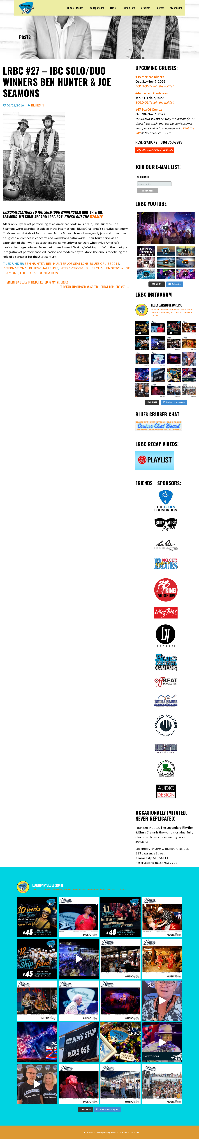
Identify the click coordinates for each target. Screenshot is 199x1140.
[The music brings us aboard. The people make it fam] (158, 343)
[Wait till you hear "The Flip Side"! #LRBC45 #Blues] (142, 328)
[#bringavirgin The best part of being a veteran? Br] (189, 359)
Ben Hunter (35, 263)
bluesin (37, 105)
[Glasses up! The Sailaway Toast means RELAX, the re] (174, 390)
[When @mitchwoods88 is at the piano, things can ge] (142, 359)
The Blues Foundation (38, 273)
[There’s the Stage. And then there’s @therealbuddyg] (189, 328)
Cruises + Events (74, 8)
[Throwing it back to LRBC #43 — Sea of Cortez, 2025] (189, 375)
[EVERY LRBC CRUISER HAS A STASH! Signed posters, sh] (174, 375)
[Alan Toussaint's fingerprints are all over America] (158, 359)
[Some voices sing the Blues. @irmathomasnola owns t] (158, 328)
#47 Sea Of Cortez (148, 109)
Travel (113, 8)
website (95, 216)
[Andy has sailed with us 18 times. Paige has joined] (142, 390)
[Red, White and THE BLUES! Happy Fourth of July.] (142, 375)
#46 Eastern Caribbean (151, 93)
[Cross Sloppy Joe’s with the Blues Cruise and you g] (174, 343)
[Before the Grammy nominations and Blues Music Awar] (158, 390)
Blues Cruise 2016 (104, 263)
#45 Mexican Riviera (149, 77)
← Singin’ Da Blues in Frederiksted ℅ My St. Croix (35, 282)
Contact (160, 8)
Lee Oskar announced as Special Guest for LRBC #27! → (94, 286)
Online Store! (129, 8)
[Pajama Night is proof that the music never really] (189, 343)
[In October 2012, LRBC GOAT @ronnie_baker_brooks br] (189, 390)
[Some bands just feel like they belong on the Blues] (174, 359)
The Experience (96, 8)
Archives (145, 8)
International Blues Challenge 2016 (91, 268)
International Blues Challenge (30, 268)
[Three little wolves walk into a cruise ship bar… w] (174, 328)
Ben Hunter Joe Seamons (67, 263)
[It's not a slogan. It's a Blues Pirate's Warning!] (158, 375)
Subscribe (143, 177)
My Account (176, 8)
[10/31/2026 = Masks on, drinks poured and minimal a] (142, 343)
